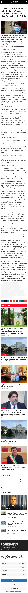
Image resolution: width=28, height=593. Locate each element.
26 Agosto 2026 (5, 508)
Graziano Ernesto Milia (7, 288)
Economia (6, 6)
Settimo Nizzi (13, 294)
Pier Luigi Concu (19, 292)
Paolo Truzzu (11, 292)
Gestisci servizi (14, 577)
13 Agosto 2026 (4, 335)
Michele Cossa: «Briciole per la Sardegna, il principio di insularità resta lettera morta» (12, 506)
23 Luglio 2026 (4, 362)
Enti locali (4, 354)
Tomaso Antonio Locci (6, 296)
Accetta (14, 580)
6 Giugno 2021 (4, 19)
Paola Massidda (20, 290)
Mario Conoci (16, 288)
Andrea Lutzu (7, 283)
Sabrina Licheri (5, 294)
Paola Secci (4, 292)
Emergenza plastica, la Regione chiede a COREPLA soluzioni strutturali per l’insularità (16, 523)
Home (2, 6)
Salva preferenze (14, 588)
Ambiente (4, 325)
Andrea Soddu (15, 283)
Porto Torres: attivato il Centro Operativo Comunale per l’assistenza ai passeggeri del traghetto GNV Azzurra (13, 467)
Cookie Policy (8, 591)
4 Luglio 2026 (4, 388)
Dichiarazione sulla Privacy (16, 591)
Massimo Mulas (5, 290)
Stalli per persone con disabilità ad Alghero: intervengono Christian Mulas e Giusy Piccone (16, 530)
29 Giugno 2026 (4, 443)
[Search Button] (26, 2)
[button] (26, 552)
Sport (3, 382)
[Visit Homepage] (14, 2)
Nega (14, 584)
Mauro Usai (12, 290)
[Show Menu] (1, 2)
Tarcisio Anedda (20, 294)
